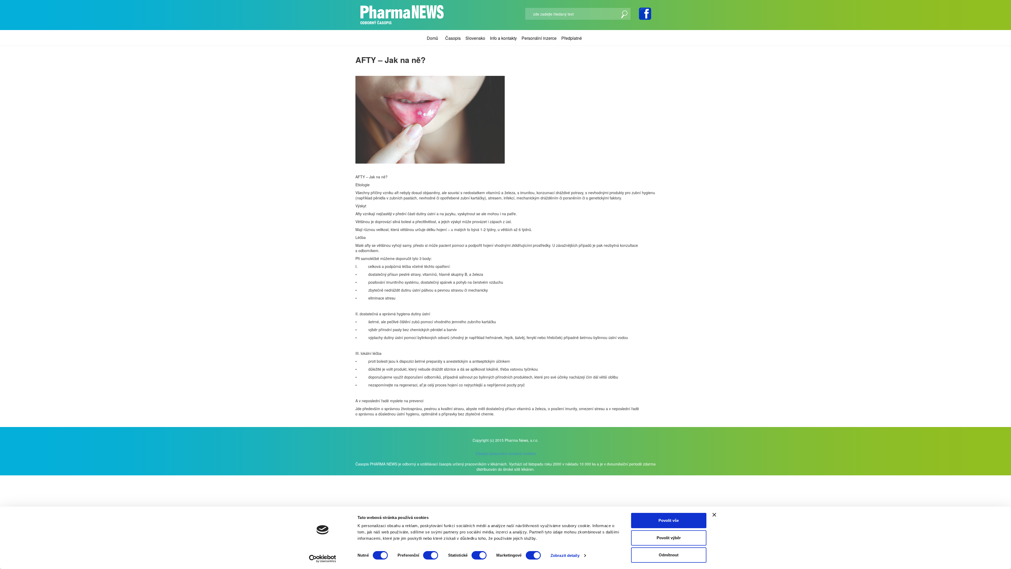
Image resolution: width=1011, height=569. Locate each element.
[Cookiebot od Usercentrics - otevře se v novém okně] (323, 559)
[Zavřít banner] (714, 515)
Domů (432, 38)
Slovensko (475, 38)
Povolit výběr (669, 538)
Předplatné (571, 38)
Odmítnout (668, 555)
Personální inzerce (539, 38)
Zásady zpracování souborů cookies (505, 453)
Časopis (453, 38)
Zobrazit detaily (565, 555)
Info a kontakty (503, 38)
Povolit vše (668, 520)
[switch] (430, 555)
